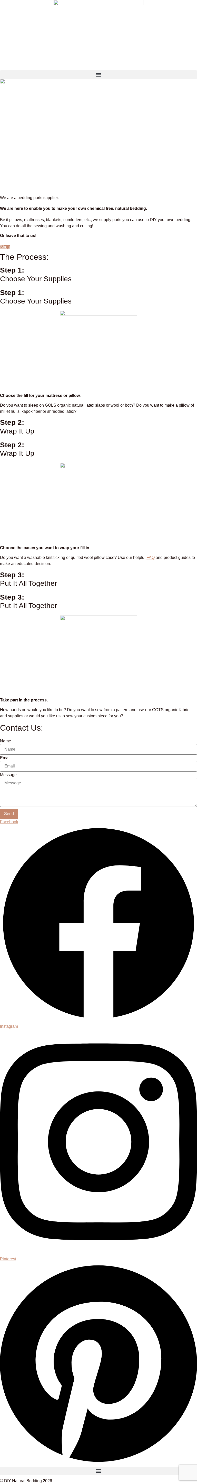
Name (5, 741)
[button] (98, 74)
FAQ (150, 557)
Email (5, 758)
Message (8, 775)
